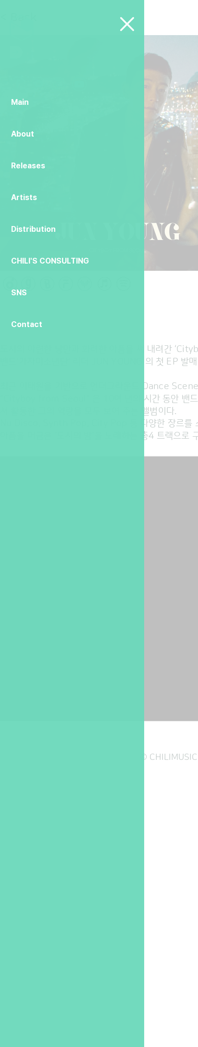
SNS (19, 292)
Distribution (33, 229)
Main (20, 102)
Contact (26, 324)
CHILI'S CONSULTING (50, 260)
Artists (24, 197)
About (22, 134)
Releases (28, 165)
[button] (127, 24)
